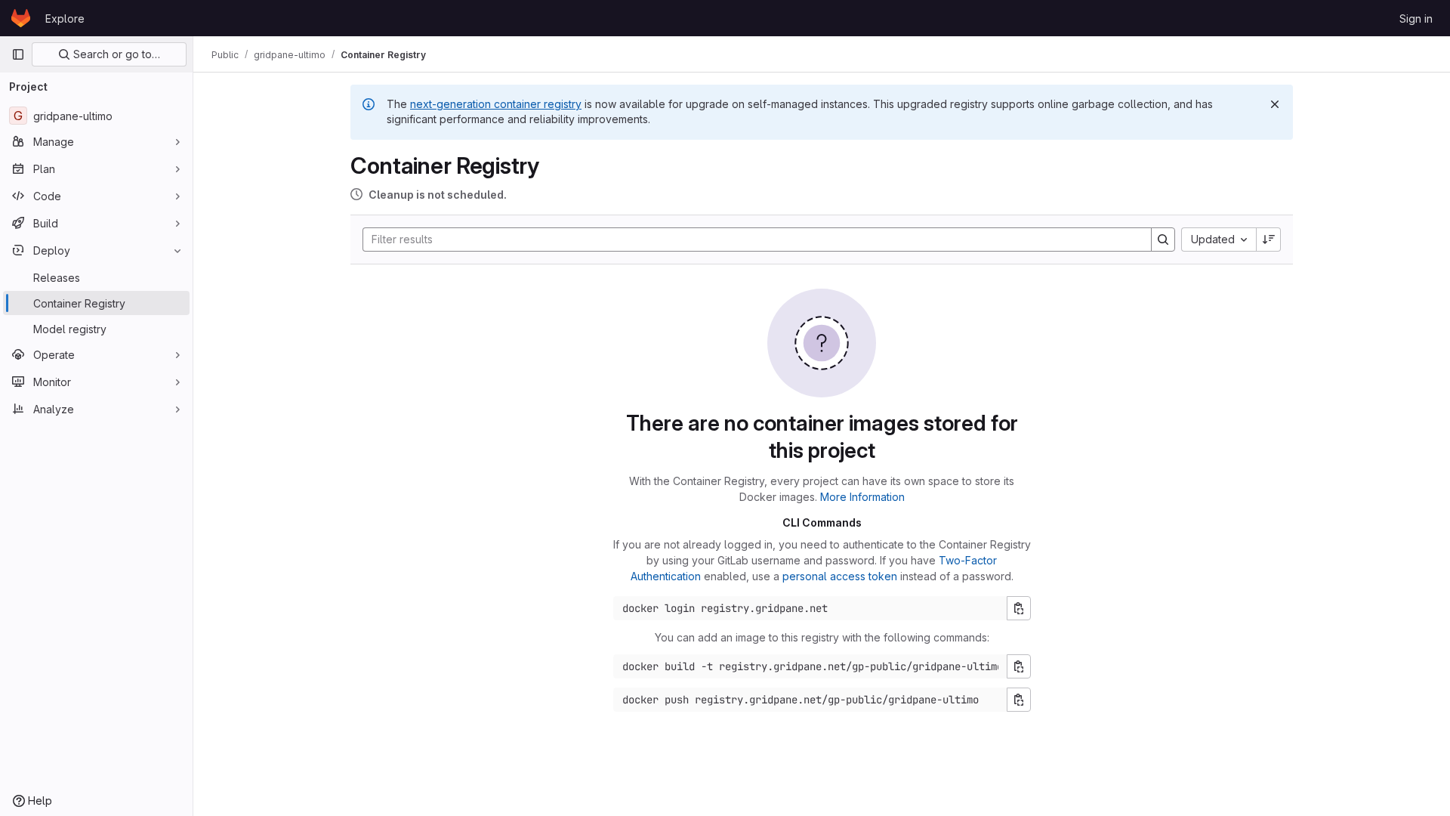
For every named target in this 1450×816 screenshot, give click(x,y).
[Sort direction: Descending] (1269, 239)
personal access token (839, 576)
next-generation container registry (496, 103)
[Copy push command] (1019, 700)
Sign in (1416, 18)
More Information (862, 496)
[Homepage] (20, 18)
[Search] (1163, 239)
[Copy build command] (1019, 666)
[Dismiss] (1275, 104)
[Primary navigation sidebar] (18, 54)
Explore (65, 18)
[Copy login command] (1019, 608)
